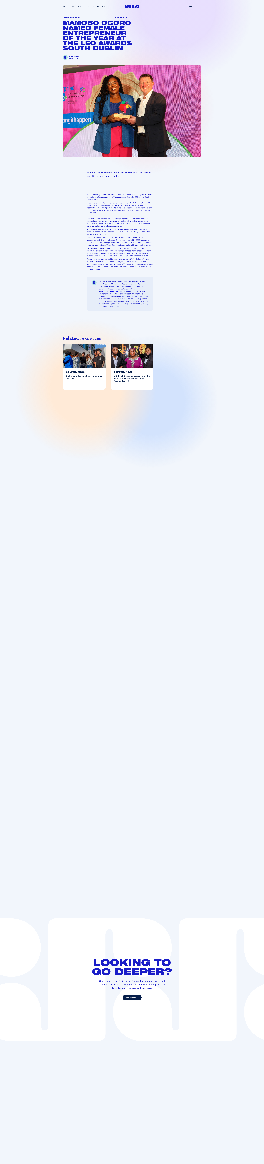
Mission (66, 6)
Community (89, 6)
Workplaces (77, 6)
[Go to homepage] (132, 6)
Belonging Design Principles (111, 291)
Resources (101, 6)
